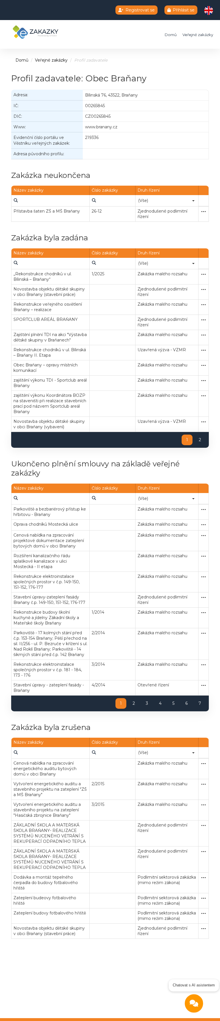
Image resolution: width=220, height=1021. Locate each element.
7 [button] (200, 703)
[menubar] (15, 200)
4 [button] (160, 703)
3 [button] (147, 703)
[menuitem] (15, 200)
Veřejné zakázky (197, 34)
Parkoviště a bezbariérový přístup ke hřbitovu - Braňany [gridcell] (49, 511)
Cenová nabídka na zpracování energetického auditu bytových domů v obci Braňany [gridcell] (44, 769)
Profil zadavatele (90, 60)
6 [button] (186, 703)
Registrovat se (140, 10)
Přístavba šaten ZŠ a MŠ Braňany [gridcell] (46, 211)
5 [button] (173, 703)
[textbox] (50, 200)
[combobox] (166, 200)
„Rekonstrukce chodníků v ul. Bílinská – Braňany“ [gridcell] (42, 276)
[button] (193, 200)
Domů (171, 34)
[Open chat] (194, 1005)
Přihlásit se (184, 10)
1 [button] (187, 439)
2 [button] (200, 439)
